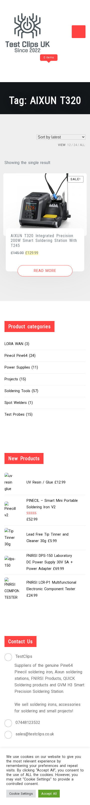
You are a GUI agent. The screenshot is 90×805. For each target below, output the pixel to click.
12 (69, 145)
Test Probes (14, 414)
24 (75, 145)
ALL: (83, 145)
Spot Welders (15, 403)
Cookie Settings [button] (21, 793)
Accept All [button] (49, 793)
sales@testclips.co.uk (35, 734)
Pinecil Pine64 (16, 356)
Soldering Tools (17, 391)
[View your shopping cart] (48, 67)
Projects (11, 379)
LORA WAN (13, 344)
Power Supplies (17, 367)
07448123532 (28, 722)
